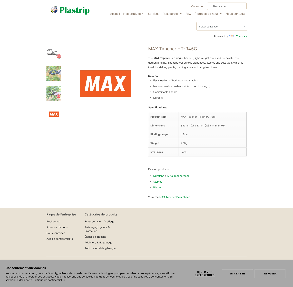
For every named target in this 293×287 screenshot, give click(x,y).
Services (153, 13)
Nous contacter (236, 13)
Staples (157, 181)
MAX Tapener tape (178, 175)
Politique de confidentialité (49, 280)
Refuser (270, 273)
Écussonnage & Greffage (100, 221)
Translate (241, 36)
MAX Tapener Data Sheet (174, 197)
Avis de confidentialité (59, 238)
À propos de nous (206, 13)
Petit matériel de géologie (100, 248)
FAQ (188, 13)
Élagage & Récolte (96, 236)
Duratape (158, 175)
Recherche (53, 221)
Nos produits (132, 13)
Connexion (197, 6)
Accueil (115, 13)
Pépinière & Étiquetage (98, 242)
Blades (157, 187)
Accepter (237, 273)
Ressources (171, 13)
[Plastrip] (70, 11)
